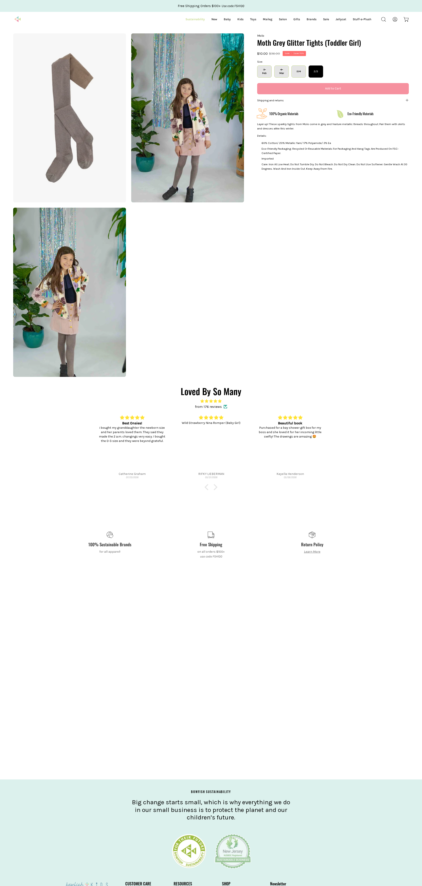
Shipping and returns (270, 100)
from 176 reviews (208, 407)
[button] (383, 19)
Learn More (312, 552)
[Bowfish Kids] (17, 19)
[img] (211, 401)
